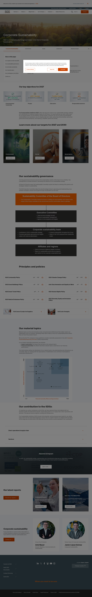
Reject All (52, 69)
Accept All (63, 69)
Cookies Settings (30, 69)
